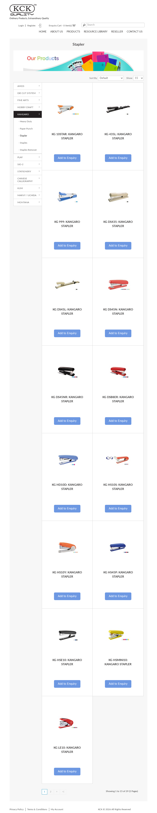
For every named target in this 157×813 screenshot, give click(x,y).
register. (31, 25)
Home (43, 32)
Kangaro (23, 114)
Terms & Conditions (37, 809)
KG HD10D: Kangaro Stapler (67, 486)
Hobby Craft (25, 107)
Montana (23, 202)
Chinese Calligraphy (25, 179)
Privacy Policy (17, 809)
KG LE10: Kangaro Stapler (67, 749)
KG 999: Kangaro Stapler (67, 224)
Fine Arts (23, 100)
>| (63, 791)
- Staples (23, 143)
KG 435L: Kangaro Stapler (118, 136)
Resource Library (95, 32)
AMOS (20, 86)
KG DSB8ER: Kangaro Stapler (118, 399)
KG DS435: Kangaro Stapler (118, 224)
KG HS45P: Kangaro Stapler (118, 574)
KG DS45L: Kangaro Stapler (67, 311)
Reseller (117, 32)
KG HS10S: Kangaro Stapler (118, 486)
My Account (57, 809)
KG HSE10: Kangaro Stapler (67, 662)
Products (73, 32)
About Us (56, 32)
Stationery (24, 171)
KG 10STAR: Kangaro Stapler (67, 136)
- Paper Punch (26, 129)
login (21, 25)
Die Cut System (26, 93)
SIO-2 (20, 164)
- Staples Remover (28, 150)
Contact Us (134, 32)
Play (20, 157)
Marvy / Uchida (26, 195)
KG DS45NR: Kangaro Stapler (67, 399)
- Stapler (23, 136)
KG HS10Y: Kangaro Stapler (67, 574)
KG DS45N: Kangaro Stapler (118, 311)
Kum (20, 188)
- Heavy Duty (25, 121)
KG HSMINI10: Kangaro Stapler (118, 662)
